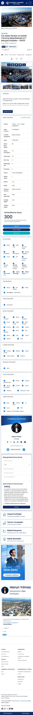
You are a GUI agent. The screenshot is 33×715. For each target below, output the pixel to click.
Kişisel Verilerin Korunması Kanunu (13, 484)
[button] (3, 76)
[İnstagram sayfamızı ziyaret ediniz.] (5, 709)
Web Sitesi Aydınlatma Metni (9, 694)
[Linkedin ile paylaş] (14, 442)
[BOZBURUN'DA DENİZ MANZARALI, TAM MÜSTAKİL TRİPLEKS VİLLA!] (16, 607)
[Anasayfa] (2, 55)
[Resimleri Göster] (9, 64)
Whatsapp (26, 713)
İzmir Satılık (13, 55)
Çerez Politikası (5, 698)
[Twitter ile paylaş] (10, 442)
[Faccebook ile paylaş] (7, 442)
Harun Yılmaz (16, 437)
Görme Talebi (16, 230)
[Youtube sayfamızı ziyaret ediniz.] (12, 709)
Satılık (6, 55)
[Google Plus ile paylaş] (21, 442)
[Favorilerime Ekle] (21, 59)
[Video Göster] (16, 64)
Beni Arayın (16, 233)
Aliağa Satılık (20, 55)
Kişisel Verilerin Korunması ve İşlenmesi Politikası (14, 696)
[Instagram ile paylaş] (17, 442)
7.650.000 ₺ (12, 47)
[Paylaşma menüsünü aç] (16, 59)
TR (30, 3)
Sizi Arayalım (8, 713)
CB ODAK (4, 33)
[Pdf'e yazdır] (11, 59)
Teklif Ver (16, 226)
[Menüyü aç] (2, 2)
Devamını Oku (8, 111)
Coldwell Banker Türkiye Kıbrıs (19, 701)
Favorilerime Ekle (25, 117)
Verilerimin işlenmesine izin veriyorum (15, 503)
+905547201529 (15, 449)
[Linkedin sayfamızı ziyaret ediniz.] (9, 709)
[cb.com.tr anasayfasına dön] (15, 3)
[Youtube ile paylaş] (25, 442)
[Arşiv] (13, 562)
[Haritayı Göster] (20, 64)
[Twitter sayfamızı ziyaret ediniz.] (7, 709)
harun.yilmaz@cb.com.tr (16, 445)
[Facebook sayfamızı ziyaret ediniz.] (2, 709)
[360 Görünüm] (24, 64)
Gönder (16, 507)
